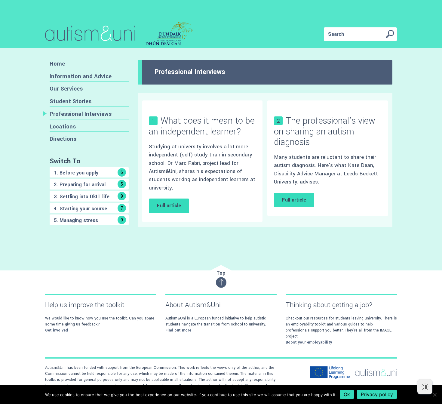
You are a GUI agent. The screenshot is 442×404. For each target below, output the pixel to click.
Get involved (56, 330)
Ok (347, 394)
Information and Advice (81, 76)
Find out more (178, 330)
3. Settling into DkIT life (88, 196)
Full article (169, 205)
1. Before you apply (88, 172)
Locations (63, 126)
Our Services (66, 89)
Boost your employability (309, 342)
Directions (63, 139)
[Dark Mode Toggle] (425, 387)
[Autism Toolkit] (118, 34)
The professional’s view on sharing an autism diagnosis (324, 131)
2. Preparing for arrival (88, 184)
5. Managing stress (88, 220)
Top (221, 273)
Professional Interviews (81, 114)
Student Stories (70, 101)
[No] (434, 395)
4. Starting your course (88, 208)
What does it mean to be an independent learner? (202, 126)
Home (57, 64)
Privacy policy (377, 394)
